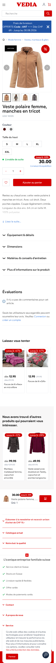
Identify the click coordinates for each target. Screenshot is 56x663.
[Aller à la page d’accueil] (3, 39)
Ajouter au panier (32, 182)
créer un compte (11, 319)
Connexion (40, 316)
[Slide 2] (16, 97)
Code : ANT (20, 26)
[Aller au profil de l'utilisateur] (44, 4)
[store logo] (27, 4)
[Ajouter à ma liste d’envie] (6, 182)
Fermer (12, 656)
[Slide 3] (25, 97)
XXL (7, 151)
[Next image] (47, 68)
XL (37, 144)
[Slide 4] (34, 97)
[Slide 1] (6, 97)
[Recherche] (48, 13)
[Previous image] (7, 68)
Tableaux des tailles (13, 219)
